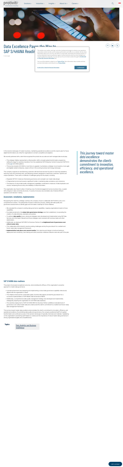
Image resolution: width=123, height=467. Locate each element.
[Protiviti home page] (12, 447)
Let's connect (115, 464)
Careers (34, 450)
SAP (11, 164)
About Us (35, 445)
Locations (35, 459)
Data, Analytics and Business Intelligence (26, 326)
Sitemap (45, 450)
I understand (80, 67)
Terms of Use (60, 61)
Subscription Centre (49, 445)
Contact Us (36, 455)
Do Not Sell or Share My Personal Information (48, 67)
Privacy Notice (61, 63)
